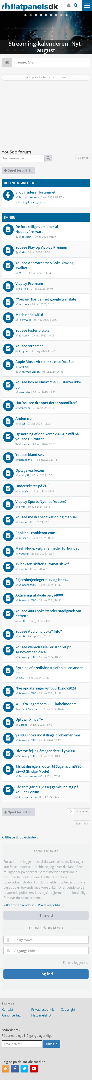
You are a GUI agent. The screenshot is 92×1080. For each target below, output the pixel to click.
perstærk (26, 237)
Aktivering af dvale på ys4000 (39, 595)
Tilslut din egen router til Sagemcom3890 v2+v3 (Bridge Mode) (48, 769)
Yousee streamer (29, 346)
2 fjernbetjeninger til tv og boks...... (43, 579)
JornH (21, 506)
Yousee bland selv (30, 454)
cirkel (21, 423)
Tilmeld (46, 915)
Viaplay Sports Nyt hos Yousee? (41, 501)
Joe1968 (23, 288)
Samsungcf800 (27, 585)
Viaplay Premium (29, 283)
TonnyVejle (24, 320)
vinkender (24, 392)
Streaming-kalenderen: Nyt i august (46, 32)
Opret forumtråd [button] (19, 170)
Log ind (46, 973)
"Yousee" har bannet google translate (45, 299)
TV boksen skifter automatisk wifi (42, 564)
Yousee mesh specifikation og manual (46, 517)
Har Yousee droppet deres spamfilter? (46, 402)
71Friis (22, 273)
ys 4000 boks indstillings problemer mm (47, 735)
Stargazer (24, 408)
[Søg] (48, 158)
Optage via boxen (29, 470)
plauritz (25, 444)
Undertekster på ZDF (32, 485)
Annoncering (11, 1015)
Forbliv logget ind (76, 962)
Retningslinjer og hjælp (31, 202)
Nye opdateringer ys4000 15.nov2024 (45, 688)
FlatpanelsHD (41, 1015)
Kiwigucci (23, 351)
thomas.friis (25, 460)
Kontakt (7, 1009)
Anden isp (23, 418)
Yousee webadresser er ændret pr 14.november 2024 (43, 649)
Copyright (68, 1009)
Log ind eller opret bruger (47, 77)
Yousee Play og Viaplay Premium (41, 247)
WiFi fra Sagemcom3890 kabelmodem (46, 704)
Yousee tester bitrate (32, 330)
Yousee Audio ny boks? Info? (38, 631)
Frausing (23, 553)
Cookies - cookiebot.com (35, 532)
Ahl (23, 252)
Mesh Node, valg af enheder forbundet (47, 548)
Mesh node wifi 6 (29, 314)
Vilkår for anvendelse (18, 905)
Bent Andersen (30, 709)
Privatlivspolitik (49, 905)
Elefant (22, 725)
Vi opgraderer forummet (35, 192)
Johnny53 (23, 475)
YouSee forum (16, 152)
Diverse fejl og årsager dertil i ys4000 (45, 750)
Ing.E (21, 678)
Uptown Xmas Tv (29, 719)
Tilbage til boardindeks (21, 837)
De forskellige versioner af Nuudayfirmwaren (36, 229)
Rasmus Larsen (27, 197)
